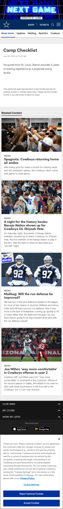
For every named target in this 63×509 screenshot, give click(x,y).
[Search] (52, 24)
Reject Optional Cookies (32, 493)
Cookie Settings (31, 484)
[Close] (59, 439)
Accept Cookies (31, 503)
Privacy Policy (27, 478)
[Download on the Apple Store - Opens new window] (19, 429)
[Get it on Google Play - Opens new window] (42, 430)
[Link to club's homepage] (6, 23)
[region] (31, 472)
